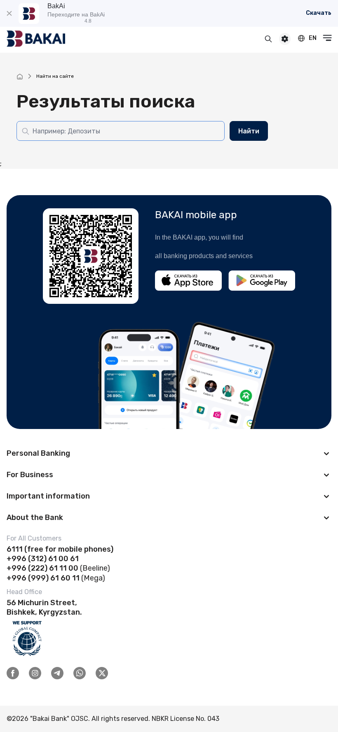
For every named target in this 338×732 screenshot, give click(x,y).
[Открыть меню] (327, 38)
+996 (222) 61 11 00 (42, 568)
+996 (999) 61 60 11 (43, 578)
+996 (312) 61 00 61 (43, 558)
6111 (15, 549)
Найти (248, 131)
